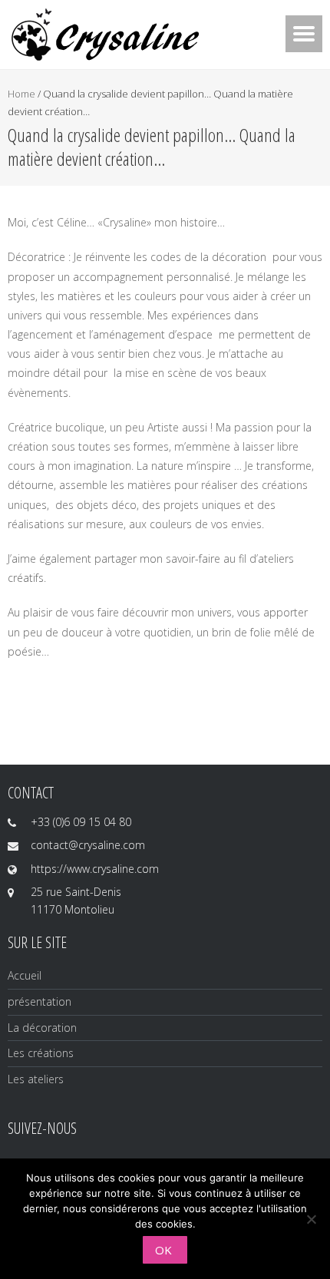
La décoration (42, 1027)
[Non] (310, 1219)
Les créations (41, 1053)
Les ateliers (36, 1079)
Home (21, 94)
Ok (163, 1250)
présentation (39, 1001)
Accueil (24, 975)
